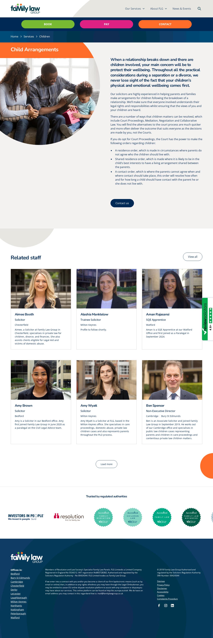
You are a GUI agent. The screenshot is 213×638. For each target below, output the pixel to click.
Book (48, 24)
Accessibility (162, 591)
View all (192, 257)
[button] (135, 8)
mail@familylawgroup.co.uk (110, 593)
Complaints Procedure (167, 598)
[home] (25, 9)
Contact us (122, 203)
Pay (106, 24)
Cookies (160, 595)
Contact (165, 24)
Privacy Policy (163, 584)
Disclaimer (162, 588)
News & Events (182, 8)
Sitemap (161, 581)
